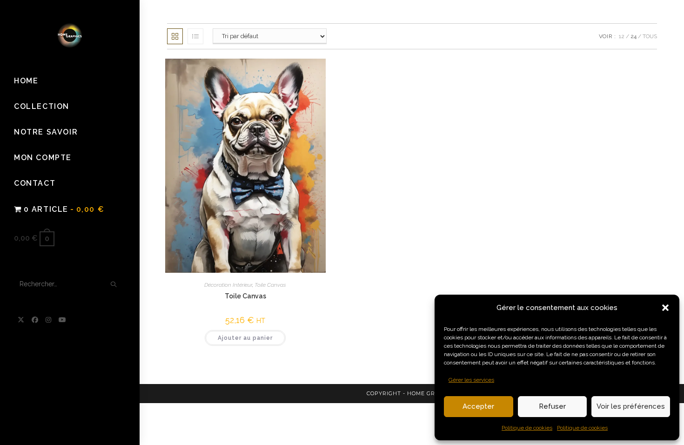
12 (621, 36)
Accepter (478, 406)
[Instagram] (48, 320)
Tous (650, 36)
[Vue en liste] (195, 36)
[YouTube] (62, 320)
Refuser (552, 406)
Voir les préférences (631, 406)
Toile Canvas (270, 285)
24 (633, 36)
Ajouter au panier (245, 338)
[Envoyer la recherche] (114, 285)
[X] (21, 320)
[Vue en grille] (175, 36)
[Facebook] (35, 320)
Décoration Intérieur (228, 285)
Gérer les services (471, 380)
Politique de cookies (527, 428)
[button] (665, 307)
